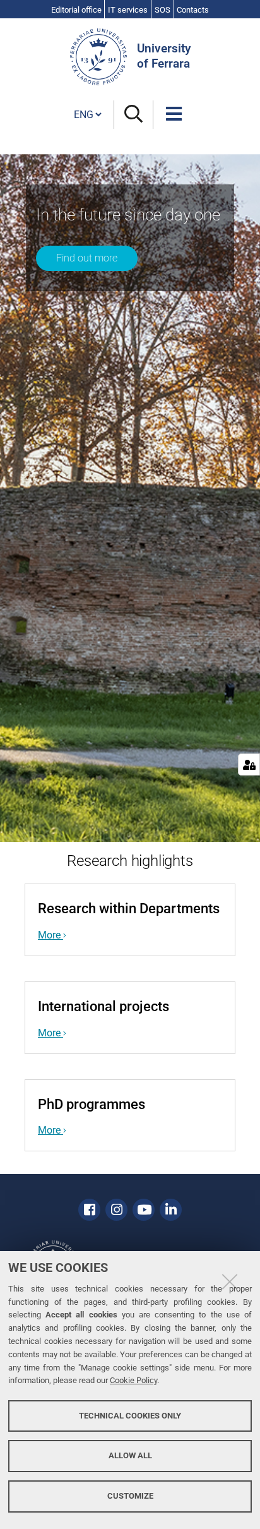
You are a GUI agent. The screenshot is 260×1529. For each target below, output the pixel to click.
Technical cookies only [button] (130, 1415)
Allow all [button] (130, 1455)
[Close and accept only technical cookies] (230, 1281)
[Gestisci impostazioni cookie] (249, 764)
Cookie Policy (133, 1380)
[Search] (133, 114)
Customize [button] (130, 1496)
